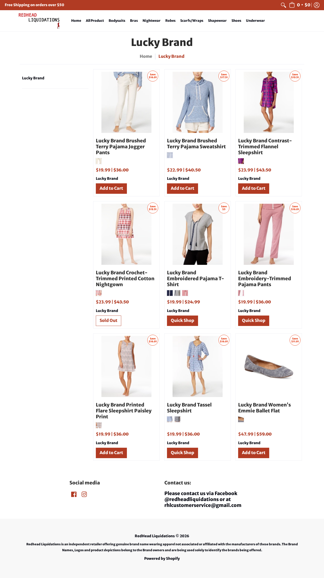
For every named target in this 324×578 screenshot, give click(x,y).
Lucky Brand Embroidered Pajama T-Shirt (195, 278)
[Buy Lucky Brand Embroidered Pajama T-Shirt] (197, 234)
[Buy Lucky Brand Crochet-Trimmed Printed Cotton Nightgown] (126, 234)
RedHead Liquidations (155, 536)
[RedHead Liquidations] (34, 20)
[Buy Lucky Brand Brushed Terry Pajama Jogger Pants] (126, 102)
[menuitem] (283, 5)
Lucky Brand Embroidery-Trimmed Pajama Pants (264, 278)
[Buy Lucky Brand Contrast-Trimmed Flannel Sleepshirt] (268, 102)
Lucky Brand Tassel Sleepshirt (189, 408)
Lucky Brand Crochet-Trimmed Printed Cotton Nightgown (125, 278)
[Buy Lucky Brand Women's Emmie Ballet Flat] (268, 366)
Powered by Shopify (162, 558)
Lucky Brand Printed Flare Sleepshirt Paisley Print (124, 411)
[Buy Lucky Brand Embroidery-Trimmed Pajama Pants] (268, 234)
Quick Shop (182, 320)
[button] (300, 5)
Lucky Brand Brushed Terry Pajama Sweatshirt (196, 143)
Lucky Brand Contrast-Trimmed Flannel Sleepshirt (265, 146)
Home (146, 56)
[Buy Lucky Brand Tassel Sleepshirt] (197, 366)
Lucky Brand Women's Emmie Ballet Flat (264, 408)
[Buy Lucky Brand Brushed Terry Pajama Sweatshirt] (197, 102)
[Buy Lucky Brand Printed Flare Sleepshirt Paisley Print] (126, 366)
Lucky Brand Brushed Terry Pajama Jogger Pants (121, 146)
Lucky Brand (33, 78)
